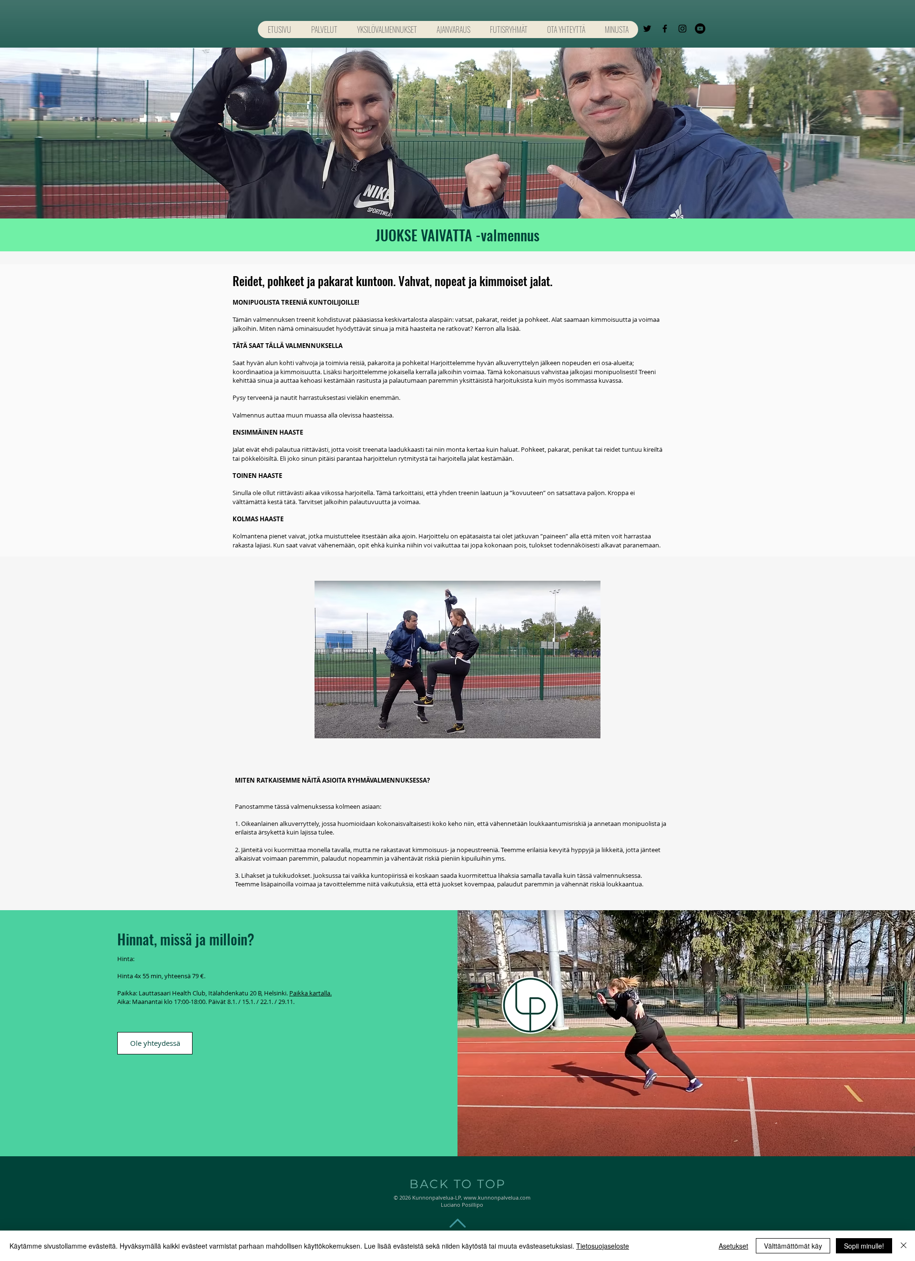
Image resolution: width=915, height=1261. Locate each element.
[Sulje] (903, 1245)
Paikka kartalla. (310, 993)
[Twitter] (647, 28)
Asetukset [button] (733, 1246)
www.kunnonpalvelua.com (497, 1197)
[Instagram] (682, 28)
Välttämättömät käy (793, 1246)
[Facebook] (665, 28)
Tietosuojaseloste (602, 1246)
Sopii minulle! (864, 1246)
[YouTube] (700, 28)
